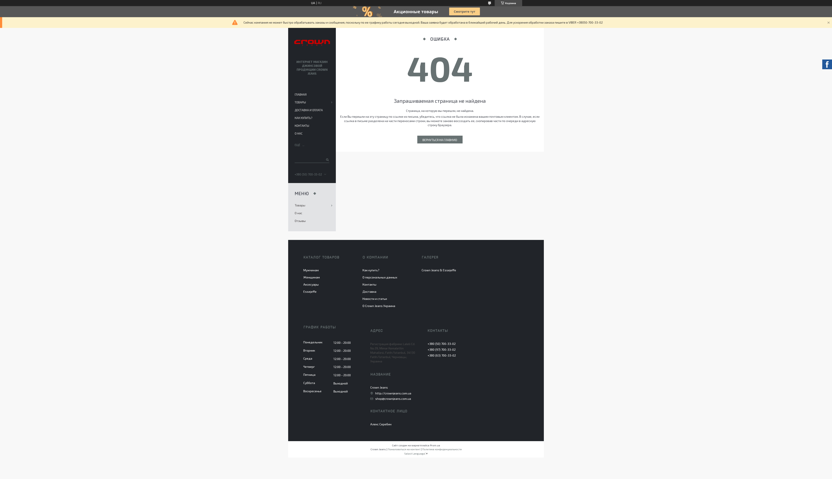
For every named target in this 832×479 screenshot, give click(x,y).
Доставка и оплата (309, 110)
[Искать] (327, 159)
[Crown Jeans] (312, 43)
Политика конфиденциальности (442, 449)
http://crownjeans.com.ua (393, 393)
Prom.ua (435, 445)
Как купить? (303, 118)
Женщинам (311, 277)
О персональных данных (379, 277)
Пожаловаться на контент (404, 449)
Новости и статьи (374, 299)
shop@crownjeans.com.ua (393, 398)
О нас (298, 133)
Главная (301, 94)
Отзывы (300, 221)
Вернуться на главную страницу (439, 140)
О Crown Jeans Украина (378, 306)
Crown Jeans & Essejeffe (439, 270)
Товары (300, 102)
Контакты (302, 125)
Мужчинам (311, 270)
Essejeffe (310, 291)
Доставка (369, 291)
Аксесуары (311, 284)
